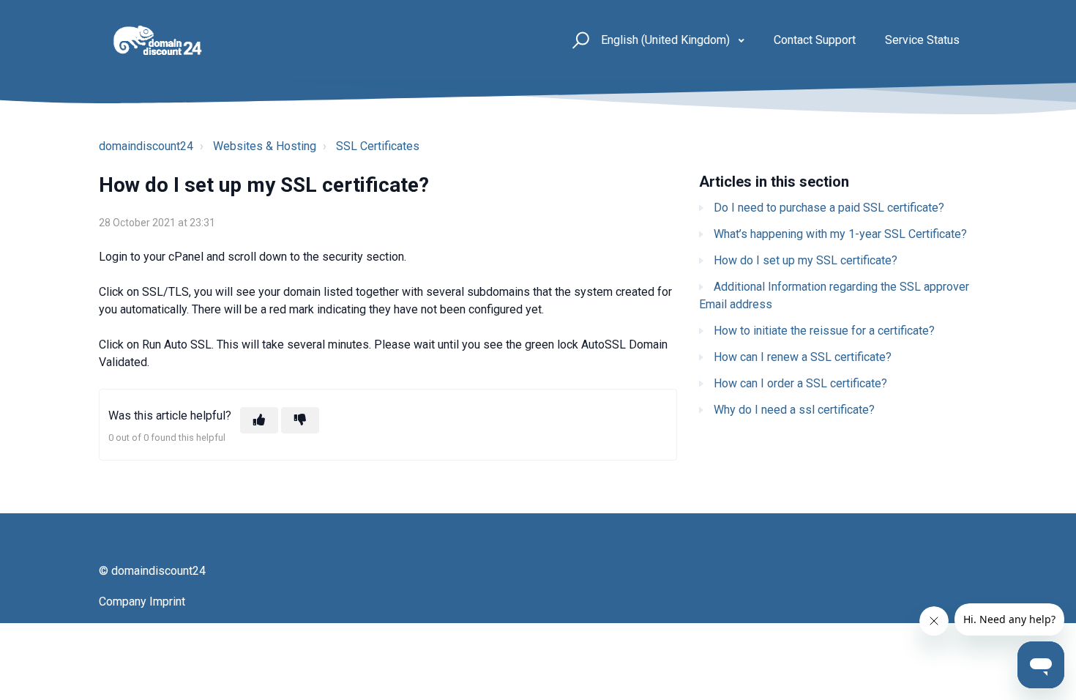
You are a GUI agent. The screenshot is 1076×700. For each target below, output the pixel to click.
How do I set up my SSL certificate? (805, 260)
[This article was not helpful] (300, 420)
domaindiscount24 (146, 146)
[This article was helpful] (259, 420)
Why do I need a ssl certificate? (794, 410)
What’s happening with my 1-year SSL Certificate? (840, 234)
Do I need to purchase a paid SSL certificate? (829, 208)
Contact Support (815, 40)
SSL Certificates (377, 146)
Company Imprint (142, 601)
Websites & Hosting (264, 146)
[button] (578, 41)
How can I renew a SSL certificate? (803, 357)
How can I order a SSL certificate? (800, 383)
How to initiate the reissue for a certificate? (824, 331)
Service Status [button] (922, 40)
